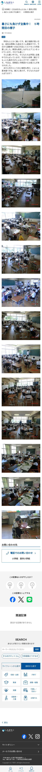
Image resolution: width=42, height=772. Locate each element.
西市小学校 (33, 9)
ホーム (11, 771)
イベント (21, 771)
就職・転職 (34, 682)
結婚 (14, 690)
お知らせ (31, 771)
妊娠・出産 (14, 675)
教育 (14, 682)
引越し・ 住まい (34, 690)
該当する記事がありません (21, 623)
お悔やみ (34, 698)
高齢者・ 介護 (14, 698)
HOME (7, 9)
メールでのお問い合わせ (12, 751)
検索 (37, 649)
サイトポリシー (8, 745)
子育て (33, 675)
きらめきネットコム (19, 9)
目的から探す (30, 666)
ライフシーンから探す (11, 666)
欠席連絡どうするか (30, 656)
